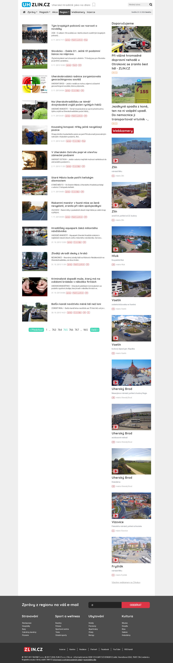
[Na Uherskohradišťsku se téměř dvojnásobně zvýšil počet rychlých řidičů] (34, 109)
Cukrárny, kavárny (29, 632)
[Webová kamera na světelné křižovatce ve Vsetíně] (131, 284)
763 (54, 329)
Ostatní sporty (61, 635)
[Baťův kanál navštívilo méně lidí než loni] (34, 312)
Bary (24, 629)
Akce (55, 12)
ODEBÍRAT (136, 605)
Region (64, 12)
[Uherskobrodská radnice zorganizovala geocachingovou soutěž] (34, 84)
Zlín (114, 167)
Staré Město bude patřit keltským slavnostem (72, 179)
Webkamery (78, 12)
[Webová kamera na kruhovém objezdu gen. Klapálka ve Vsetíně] (131, 328)
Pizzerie (25, 635)
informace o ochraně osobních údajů (67, 660)
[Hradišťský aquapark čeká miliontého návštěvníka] (34, 236)
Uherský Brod (122, 389)
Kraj (85, 40)
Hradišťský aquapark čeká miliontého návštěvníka (74, 229)
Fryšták (117, 566)
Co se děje (75, 90)
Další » (94, 329)
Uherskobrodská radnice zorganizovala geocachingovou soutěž (76, 78)
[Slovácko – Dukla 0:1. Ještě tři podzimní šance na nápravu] (34, 59)
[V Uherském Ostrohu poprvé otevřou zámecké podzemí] (34, 160)
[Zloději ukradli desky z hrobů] (34, 261)
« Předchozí (36, 329)
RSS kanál (128, 649)
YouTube (116, 649)
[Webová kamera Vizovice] (131, 506)
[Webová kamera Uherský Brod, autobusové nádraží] (131, 417)
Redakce (82, 649)
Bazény (58, 623)
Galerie (125, 632)
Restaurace (26, 623)
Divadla (125, 626)
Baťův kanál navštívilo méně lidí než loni (76, 304)
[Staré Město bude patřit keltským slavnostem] (34, 185)
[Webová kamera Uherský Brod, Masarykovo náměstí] (131, 372)
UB (113, 397)
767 (77, 329)
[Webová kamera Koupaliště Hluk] (131, 239)
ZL (88, 312)
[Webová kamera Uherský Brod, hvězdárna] (131, 461)
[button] (150, 4)
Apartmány (93, 629)
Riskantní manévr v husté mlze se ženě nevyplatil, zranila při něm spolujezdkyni (76, 204)
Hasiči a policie (77, 40)
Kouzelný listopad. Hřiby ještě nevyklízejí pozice (76, 128)
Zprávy (31, 12)
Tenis (57, 632)
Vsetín (116, 300)
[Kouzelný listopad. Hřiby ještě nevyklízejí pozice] (34, 135)
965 (85, 329)
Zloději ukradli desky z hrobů (69, 253)
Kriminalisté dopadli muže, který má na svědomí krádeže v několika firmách (75, 280)
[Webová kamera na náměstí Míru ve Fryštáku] (131, 550)
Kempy (91, 635)
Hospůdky (26, 626)
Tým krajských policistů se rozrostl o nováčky (74, 27)
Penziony (92, 626)
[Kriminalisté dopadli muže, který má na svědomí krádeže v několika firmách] (34, 286)
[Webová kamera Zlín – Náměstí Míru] (131, 151)
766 (71, 329)
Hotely (91, 623)
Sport (74, 65)
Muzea (125, 623)
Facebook (105, 649)
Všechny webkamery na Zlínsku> (126, 582)
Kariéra (72, 649)
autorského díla (90, 660)
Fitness (58, 626)
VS (113, 309)
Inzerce (91, 12)
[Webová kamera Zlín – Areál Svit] (131, 195)
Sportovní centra (62, 629)
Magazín (44, 12)
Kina (123, 629)
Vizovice (118, 522)
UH (80, 65)
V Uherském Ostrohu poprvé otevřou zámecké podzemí (74, 154)
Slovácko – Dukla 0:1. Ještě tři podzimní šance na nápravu (75, 52)
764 (60, 329)
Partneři (94, 649)
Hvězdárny (126, 635)
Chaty (91, 632)
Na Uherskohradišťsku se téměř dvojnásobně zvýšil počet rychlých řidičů (76, 103)
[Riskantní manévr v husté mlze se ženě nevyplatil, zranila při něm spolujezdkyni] (34, 210)
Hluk (115, 256)
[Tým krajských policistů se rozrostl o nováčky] (34, 33)
